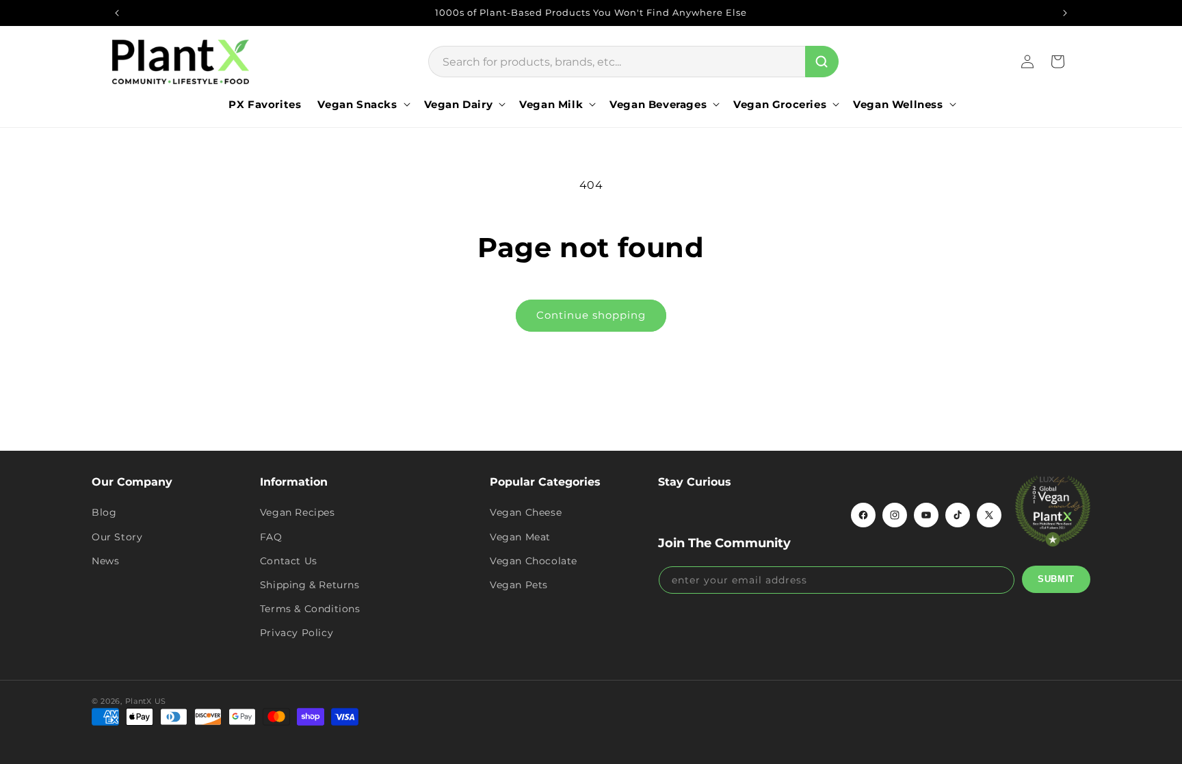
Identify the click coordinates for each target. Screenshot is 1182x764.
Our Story (117, 537)
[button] (362, 105)
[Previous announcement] (117, 13)
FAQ (271, 537)
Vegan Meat (520, 537)
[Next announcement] (1065, 13)
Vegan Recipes (297, 512)
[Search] (822, 61)
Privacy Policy (296, 633)
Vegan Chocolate (533, 561)
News (105, 561)
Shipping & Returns (310, 585)
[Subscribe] (1056, 579)
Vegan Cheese (526, 512)
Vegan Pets (519, 585)
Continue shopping (591, 314)
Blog (104, 512)
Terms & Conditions (310, 609)
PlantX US (145, 701)
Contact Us (288, 561)
